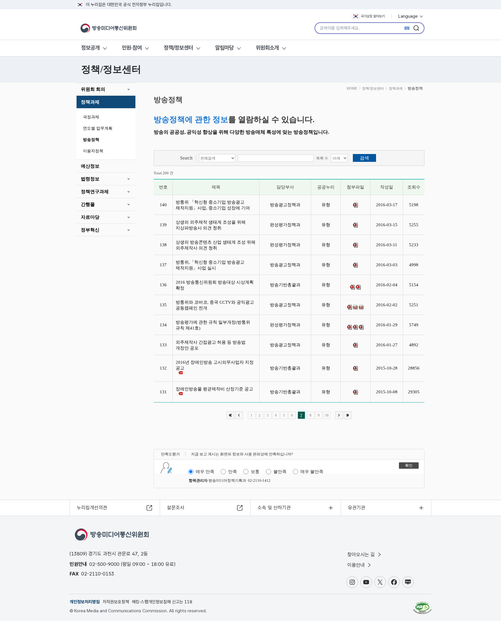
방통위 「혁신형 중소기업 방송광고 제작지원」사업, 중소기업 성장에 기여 (214, 205)
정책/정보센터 (178, 47)
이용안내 (356, 565)
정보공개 (90, 47)
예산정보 (90, 166)
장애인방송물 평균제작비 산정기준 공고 (215, 389)
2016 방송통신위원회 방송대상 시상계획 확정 (215, 285)
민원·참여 (132, 47)
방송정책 (91, 139)
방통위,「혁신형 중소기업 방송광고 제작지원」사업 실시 (210, 265)
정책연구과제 (95, 191)
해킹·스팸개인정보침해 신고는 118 (162, 601)
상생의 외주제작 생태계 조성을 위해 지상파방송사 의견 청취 (211, 225)
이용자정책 (93, 151)
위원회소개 (267, 47)
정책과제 (90, 101)
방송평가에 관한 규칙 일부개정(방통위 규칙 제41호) (213, 325)
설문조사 (175, 507)
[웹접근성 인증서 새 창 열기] (422, 605)
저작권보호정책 (116, 601)
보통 (255, 471)
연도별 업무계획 (97, 128)
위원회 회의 (93, 89)
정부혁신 (90, 229)
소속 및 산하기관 (274, 507)
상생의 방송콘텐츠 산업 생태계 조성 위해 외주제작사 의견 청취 (215, 245)
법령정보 (90, 178)
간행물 (88, 204)
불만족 (279, 471)
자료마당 (90, 217)
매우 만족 (205, 471)
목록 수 (322, 158)
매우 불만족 (311, 471)
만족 (232, 471)
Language (408, 16)
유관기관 (356, 507)
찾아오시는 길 (361, 554)
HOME (352, 88)
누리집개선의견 (92, 507)
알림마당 (224, 47)
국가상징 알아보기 (373, 16)
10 (326, 415)
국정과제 (91, 117)
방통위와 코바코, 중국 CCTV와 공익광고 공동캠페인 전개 (215, 305)
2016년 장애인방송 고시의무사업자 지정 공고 (215, 365)
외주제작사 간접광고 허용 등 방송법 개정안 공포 (211, 345)
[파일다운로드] (355, 205)
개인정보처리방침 (85, 601)
